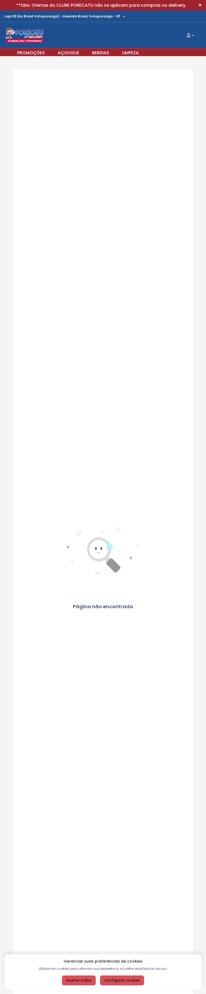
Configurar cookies (122, 980)
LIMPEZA (130, 53)
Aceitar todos (78, 980)
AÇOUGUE (68, 53)
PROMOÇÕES (31, 53)
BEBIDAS (100, 53)
